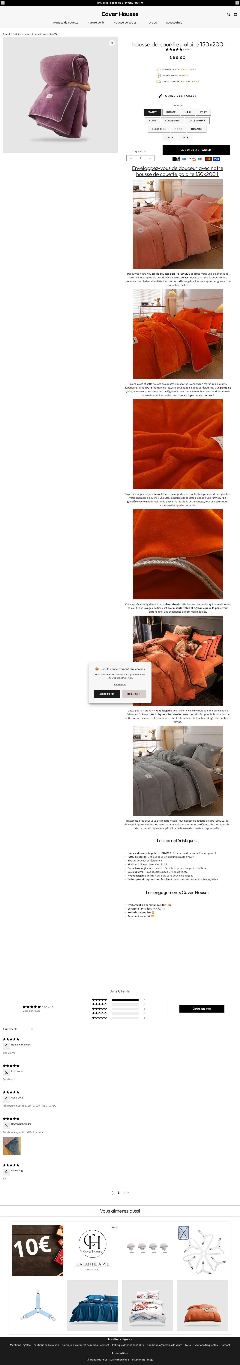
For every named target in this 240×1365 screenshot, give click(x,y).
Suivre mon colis (119, 1359)
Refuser (134, 694)
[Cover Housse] (120, 14)
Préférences (120, 684)
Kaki (188, 112)
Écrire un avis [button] (202, 1008)
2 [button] (118, 1192)
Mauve (153, 112)
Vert (203, 112)
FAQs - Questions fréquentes (201, 1345)
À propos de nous (97, 1359)
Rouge (171, 112)
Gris (185, 137)
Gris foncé (197, 120)
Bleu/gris (172, 120)
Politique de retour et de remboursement (85, 1345)
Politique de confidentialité (128, 1345)
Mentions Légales (20, 1345)
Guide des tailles (180, 96)
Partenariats (138, 1359)
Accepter (106, 694)
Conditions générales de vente (164, 1345)
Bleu (152, 120)
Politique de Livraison (46, 1345)
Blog (150, 1359)
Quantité (140, 151)
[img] (11, 1039)
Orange (196, 129)
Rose (178, 129)
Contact (225, 1345)
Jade (169, 137)
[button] (3, 3)
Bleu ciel (159, 129)
